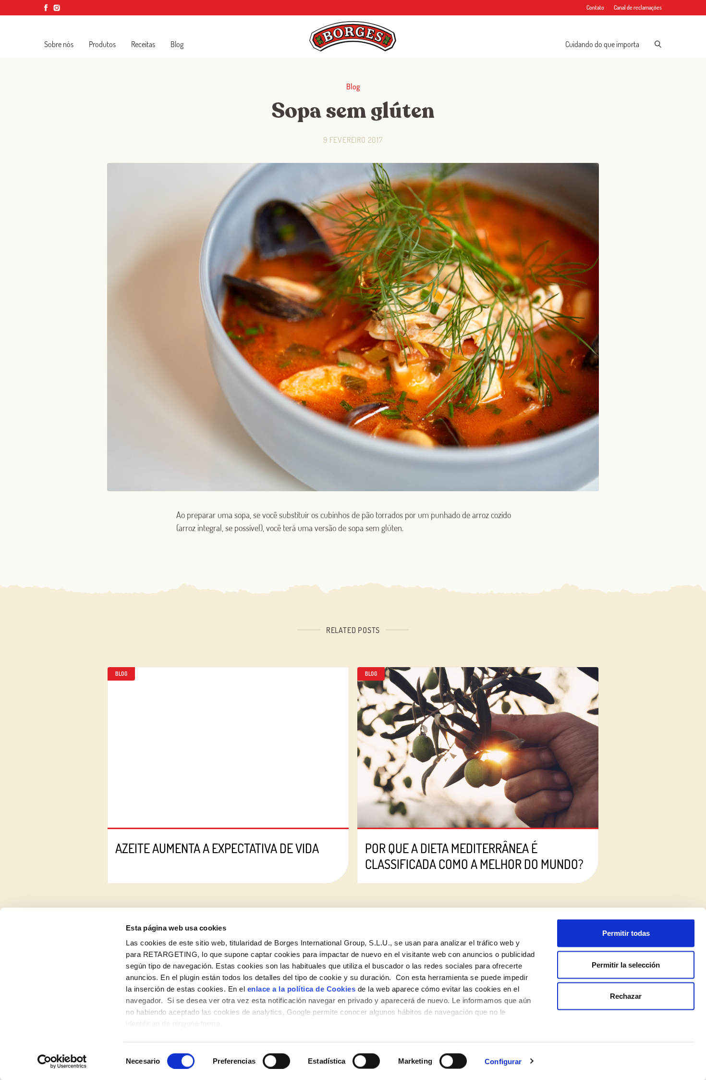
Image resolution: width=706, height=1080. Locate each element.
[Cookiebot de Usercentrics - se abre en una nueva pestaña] (62, 1061)
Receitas (143, 44)
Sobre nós (58, 44)
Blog (176, 44)
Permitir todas (626, 933)
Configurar (503, 1061)
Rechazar (626, 996)
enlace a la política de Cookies (301, 989)
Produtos (102, 44)
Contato (595, 7)
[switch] (276, 1060)
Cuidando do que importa (602, 44)
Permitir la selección (626, 964)
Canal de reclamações (638, 7)
